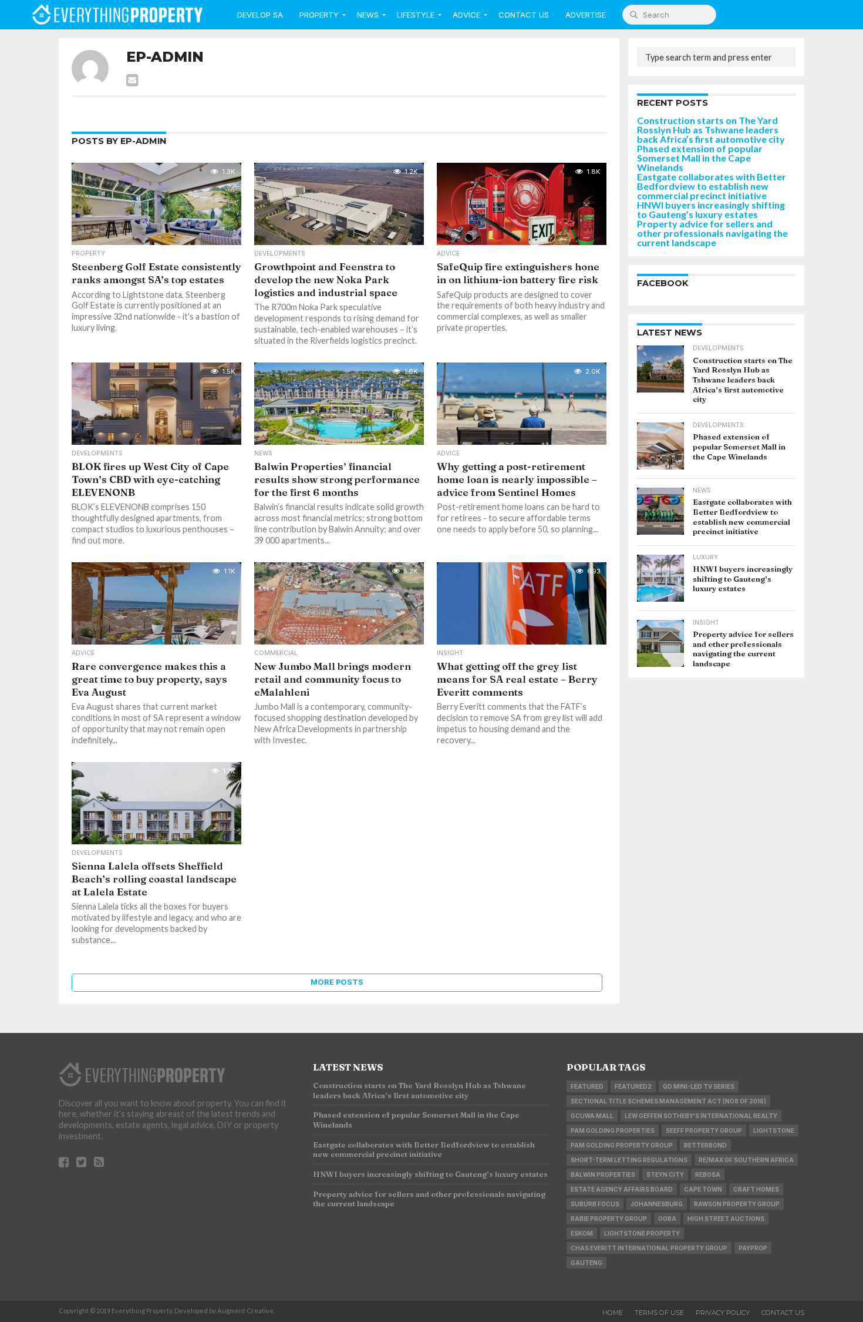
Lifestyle (415, 14)
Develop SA (260, 14)
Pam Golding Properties (613, 1130)
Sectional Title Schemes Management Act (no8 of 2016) (668, 1101)
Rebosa (707, 1174)
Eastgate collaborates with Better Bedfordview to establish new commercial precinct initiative (711, 186)
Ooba (667, 1218)
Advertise (585, 14)
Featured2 (633, 1086)
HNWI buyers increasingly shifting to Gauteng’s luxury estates (711, 209)
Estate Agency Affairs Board (622, 1189)
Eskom (582, 1233)
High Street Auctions (725, 1218)
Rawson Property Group (737, 1203)
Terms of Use (659, 1312)
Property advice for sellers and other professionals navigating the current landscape (712, 233)
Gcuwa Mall (592, 1115)
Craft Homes (756, 1189)
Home (612, 1312)
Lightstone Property (642, 1233)
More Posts (337, 982)
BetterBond (705, 1145)
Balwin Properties (603, 1174)
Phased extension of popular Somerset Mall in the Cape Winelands (700, 158)
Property (319, 14)
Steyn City (665, 1174)
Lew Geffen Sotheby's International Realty (701, 1115)
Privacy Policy (723, 1312)
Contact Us (523, 14)
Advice (466, 14)
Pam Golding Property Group (622, 1145)
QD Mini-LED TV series (698, 1086)
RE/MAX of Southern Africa (746, 1159)
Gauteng (586, 1262)
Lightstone (773, 1130)
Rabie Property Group (609, 1218)
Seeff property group (704, 1130)
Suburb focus (595, 1203)
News (368, 14)
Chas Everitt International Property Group (649, 1247)
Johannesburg (657, 1203)
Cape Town (703, 1189)
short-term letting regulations (629, 1159)
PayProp (753, 1247)
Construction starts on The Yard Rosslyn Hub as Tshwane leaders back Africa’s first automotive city (711, 130)
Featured (587, 1086)
